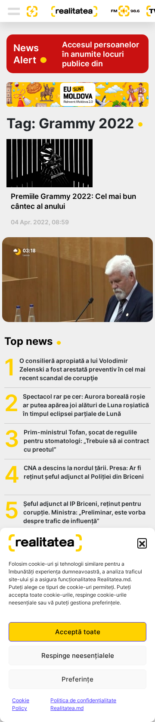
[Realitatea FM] (118, 11)
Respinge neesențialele (77, 655)
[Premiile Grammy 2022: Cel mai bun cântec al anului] (74, 163)
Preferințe (77, 679)
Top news (28, 341)
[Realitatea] (67, 10)
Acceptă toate (77, 632)
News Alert (26, 53)
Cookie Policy (20, 704)
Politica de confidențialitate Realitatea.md (83, 704)
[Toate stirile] (29, 10)
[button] (142, 543)
